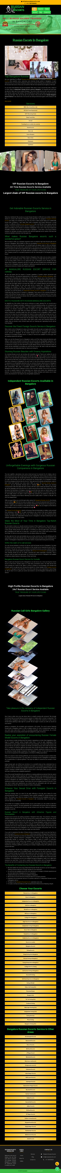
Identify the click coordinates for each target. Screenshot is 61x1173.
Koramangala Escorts (30, 1036)
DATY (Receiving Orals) (30, 114)
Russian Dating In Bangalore (30, 958)
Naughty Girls (30, 995)
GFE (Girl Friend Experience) (30, 110)
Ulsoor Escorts (30, 1044)
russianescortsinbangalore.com (35, 1171)
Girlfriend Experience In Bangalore (30, 979)
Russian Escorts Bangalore (14, 510)
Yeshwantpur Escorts (30, 1130)
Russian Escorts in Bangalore (22, 834)
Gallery (47, 9)
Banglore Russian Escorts (49, 1154)
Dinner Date (30, 137)
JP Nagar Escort (30, 1053)
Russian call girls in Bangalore (45, 276)
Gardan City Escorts (31, 1093)
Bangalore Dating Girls (30, 1023)
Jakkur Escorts (30, 1106)
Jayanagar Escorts (30, 1081)
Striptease (30, 141)
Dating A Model (30, 983)
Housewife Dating (30, 974)
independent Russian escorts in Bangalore (35, 290)
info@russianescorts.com (49, 1157)
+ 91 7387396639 (31, 3)
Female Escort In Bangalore (30, 934)
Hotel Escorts (30, 127)
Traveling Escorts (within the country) (30, 124)
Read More (8, 101)
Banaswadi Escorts (30, 1040)
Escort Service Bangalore (30, 929)
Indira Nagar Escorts (30, 1073)
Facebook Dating (30, 1003)
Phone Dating (30, 1019)
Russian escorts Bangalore (40, 551)
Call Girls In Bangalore (30, 905)
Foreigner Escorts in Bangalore (25, 799)
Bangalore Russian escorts (42, 500)
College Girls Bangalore (30, 917)
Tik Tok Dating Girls (30, 999)
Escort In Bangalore (30, 897)
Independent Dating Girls (30, 1011)
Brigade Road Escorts (30, 1122)
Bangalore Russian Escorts (23, 882)
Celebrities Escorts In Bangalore (30, 938)
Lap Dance (30, 144)
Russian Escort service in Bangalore (46, 243)
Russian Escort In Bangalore (30, 893)
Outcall (30, 120)
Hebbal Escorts (30, 1098)
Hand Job (30, 131)
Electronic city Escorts (30, 1061)
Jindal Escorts (30, 1138)
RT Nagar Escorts (30, 1114)
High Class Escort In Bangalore (30, 921)
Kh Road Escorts (30, 1110)
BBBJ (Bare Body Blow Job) (30, 107)
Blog (41, 12)
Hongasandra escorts (30, 1065)
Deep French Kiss (30, 117)
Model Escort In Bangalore (30, 909)
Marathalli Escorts (30, 1089)
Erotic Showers (30, 134)
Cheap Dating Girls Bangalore (30, 954)
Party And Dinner (30, 991)
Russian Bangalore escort (27, 224)
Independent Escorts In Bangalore (30, 901)
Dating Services (30, 1015)
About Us (40, 9)
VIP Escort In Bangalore (30, 913)
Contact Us (47, 12)
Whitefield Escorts (30, 1057)
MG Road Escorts (30, 1049)
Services (35, 12)
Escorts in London (30, 942)
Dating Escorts (30, 950)
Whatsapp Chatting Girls (30, 1007)
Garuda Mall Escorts (30, 1102)
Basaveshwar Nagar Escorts (30, 1085)
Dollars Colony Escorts (30, 1118)
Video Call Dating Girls (30, 987)
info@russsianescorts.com (31, 1)
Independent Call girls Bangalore (30, 925)
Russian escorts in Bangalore (30, 79)
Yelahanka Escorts (30, 1069)
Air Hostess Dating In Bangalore (30, 970)
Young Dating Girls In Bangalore (30, 962)
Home (34, 9)
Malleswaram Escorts (30, 1134)
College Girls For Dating (31, 966)
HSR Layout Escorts (30, 1077)
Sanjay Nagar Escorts (30, 1126)
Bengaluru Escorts (30, 946)
